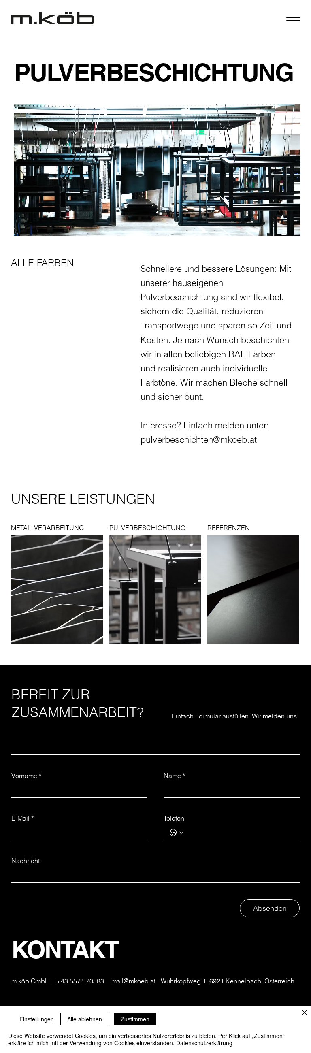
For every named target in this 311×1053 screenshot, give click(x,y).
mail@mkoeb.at (133, 981)
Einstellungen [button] (36, 1019)
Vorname (26, 776)
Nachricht (25, 861)
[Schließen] (304, 1013)
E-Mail (22, 818)
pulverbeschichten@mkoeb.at (199, 439)
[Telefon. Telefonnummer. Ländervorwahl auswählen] (176, 833)
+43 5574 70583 (80, 981)
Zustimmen (135, 1019)
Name (174, 776)
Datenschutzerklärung (204, 1043)
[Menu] (293, 19)
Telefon (174, 818)
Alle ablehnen (84, 1019)
